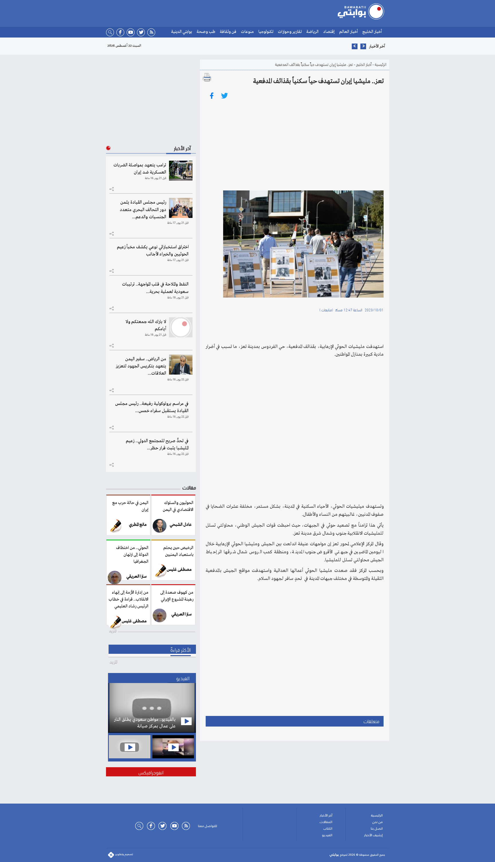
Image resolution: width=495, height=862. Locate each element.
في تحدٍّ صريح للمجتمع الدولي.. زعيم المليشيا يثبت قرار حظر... (157, 444)
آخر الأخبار (326, 815)
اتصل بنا (377, 828)
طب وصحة (206, 32)
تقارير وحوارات (290, 32)
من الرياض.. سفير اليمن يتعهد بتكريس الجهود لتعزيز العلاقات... (141, 366)
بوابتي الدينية (181, 32)
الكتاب (327, 828)
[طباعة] (207, 77)
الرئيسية (380, 64)
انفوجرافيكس (151, 772)
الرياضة (312, 32)
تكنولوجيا (265, 32)
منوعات (247, 32)
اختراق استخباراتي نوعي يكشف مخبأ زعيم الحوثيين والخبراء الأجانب (152, 250)
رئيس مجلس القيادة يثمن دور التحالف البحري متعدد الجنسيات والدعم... (143, 210)
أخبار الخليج (372, 32)
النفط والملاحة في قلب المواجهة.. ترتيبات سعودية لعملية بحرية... (155, 288)
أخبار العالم (348, 32)
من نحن (377, 822)
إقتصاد (329, 32)
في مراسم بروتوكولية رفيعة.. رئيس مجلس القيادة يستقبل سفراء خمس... (151, 407)
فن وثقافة (228, 32)
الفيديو (327, 835)
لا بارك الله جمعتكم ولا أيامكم (145, 325)
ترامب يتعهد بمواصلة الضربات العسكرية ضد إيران (139, 168)
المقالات (326, 822)
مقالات (189, 487)
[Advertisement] (295, 145)
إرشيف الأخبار (373, 835)
